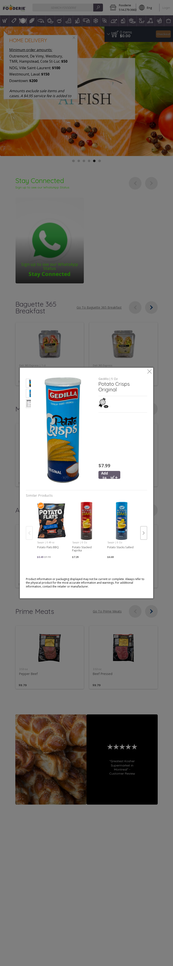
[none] (51, 528)
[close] (149, 372)
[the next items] (143, 533)
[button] (28, 384)
